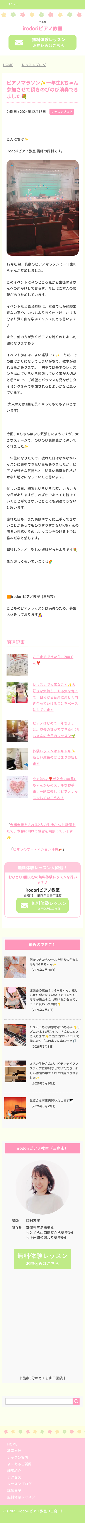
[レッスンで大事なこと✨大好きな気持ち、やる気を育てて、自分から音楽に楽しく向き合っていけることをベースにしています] (17, 701)
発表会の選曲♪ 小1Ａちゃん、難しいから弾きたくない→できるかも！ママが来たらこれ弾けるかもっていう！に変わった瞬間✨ (54, 997)
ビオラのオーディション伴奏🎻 (38, 849)
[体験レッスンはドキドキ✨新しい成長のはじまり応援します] (17, 767)
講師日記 (14, 1490)
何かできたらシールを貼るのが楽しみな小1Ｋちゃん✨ (54, 962)
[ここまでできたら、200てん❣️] (17, 673)
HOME (12, 1444)
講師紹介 (14, 1470)
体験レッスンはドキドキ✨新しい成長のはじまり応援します (55, 757)
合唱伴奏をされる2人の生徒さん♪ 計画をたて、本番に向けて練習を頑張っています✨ (41, 831)
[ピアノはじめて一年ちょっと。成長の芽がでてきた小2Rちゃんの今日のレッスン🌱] (17, 739)
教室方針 (14, 1450)
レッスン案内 (17, 1457)
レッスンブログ (61, 112)
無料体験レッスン (21, 1497)
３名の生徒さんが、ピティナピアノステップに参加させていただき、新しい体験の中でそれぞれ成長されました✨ (54, 1071)
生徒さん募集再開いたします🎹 (51, 1100)
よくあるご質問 (19, 1464)
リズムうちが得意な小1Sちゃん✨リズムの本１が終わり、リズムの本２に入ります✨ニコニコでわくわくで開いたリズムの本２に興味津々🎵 (55, 1034)
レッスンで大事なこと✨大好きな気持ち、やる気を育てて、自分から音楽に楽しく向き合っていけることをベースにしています (55, 697)
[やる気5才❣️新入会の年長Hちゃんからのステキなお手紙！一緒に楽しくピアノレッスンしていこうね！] (17, 795)
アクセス (14, 1477)
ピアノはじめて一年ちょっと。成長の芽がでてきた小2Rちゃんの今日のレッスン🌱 (56, 729)
